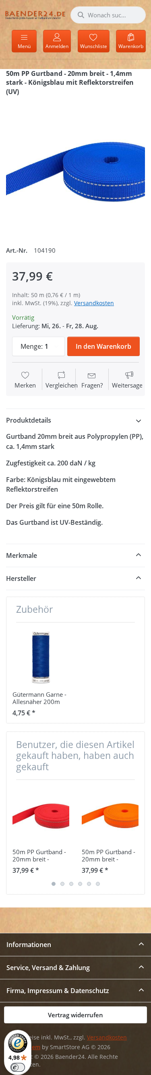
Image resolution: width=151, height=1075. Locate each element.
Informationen (28, 944)
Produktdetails (28, 420)
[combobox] (108, 14)
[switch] (17, 1067)
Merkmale (21, 555)
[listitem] (75, 167)
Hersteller (21, 578)
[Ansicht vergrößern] (75, 167)
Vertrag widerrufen (75, 1015)
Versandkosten (94, 303)
